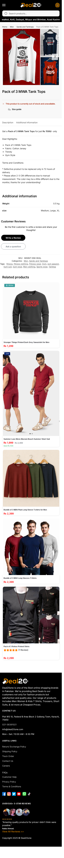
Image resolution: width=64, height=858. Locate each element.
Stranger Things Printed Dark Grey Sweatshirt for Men (26, 342)
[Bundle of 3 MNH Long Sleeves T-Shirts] (31, 546)
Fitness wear (35, 264)
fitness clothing (21, 264)
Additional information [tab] (27, 122)
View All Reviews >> (13, 831)
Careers (6, 765)
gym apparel (53, 264)
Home (4, 27)
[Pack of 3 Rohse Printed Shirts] (31, 615)
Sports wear (41, 267)
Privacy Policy (9, 781)
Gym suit (8, 267)
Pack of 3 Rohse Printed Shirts (16, 646)
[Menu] (6, 5)
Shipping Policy (9, 751)
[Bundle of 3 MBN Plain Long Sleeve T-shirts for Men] (31, 478)
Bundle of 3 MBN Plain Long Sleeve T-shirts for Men (25, 510)
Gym (44, 264)
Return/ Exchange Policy (14, 746)
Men (12, 27)
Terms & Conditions (11, 786)
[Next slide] (55, 57)
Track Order (8, 756)
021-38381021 (9, 724)
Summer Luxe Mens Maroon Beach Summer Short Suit (27, 439)
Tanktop (52, 267)
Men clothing (29, 267)
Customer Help (9, 777)
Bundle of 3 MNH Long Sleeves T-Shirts (20, 578)
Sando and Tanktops (25, 27)
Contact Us (7, 761)
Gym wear (17, 267)
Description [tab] (7, 122)
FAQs (5, 772)
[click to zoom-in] (31, 57)
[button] (57, 5)
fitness (9, 264)
